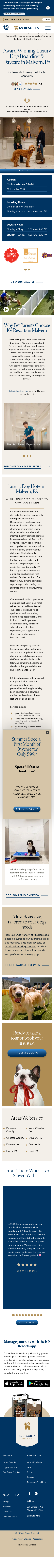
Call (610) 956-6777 (27, 809)
